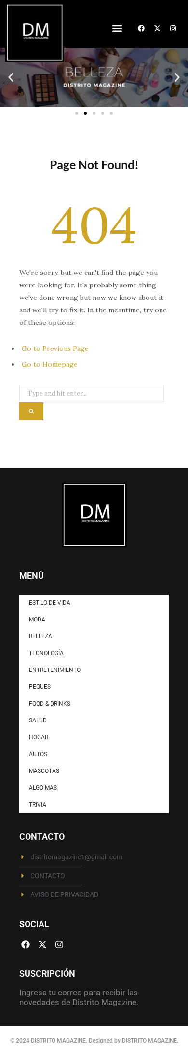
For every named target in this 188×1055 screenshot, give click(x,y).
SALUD (38, 720)
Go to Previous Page (55, 348)
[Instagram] (173, 28)
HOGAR (38, 737)
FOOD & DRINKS (49, 703)
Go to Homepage (50, 364)
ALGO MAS (43, 787)
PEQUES (40, 686)
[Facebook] (141, 28)
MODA (37, 619)
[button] (117, 28)
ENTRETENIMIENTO (55, 670)
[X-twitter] (157, 28)
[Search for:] (91, 390)
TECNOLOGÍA (46, 653)
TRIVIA (37, 804)
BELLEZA (40, 636)
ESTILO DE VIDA (49, 602)
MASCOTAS (44, 771)
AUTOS (38, 754)
